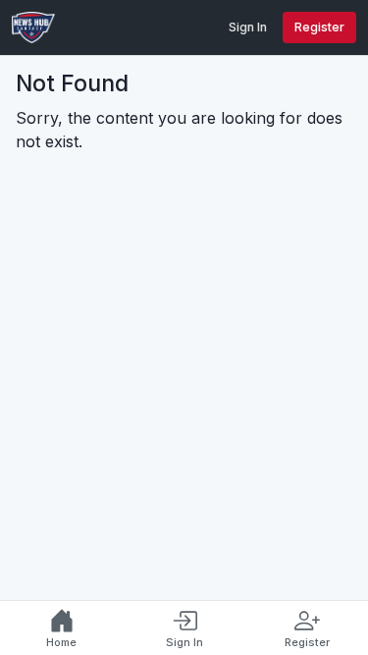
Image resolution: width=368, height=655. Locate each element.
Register (319, 27)
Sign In (248, 27)
